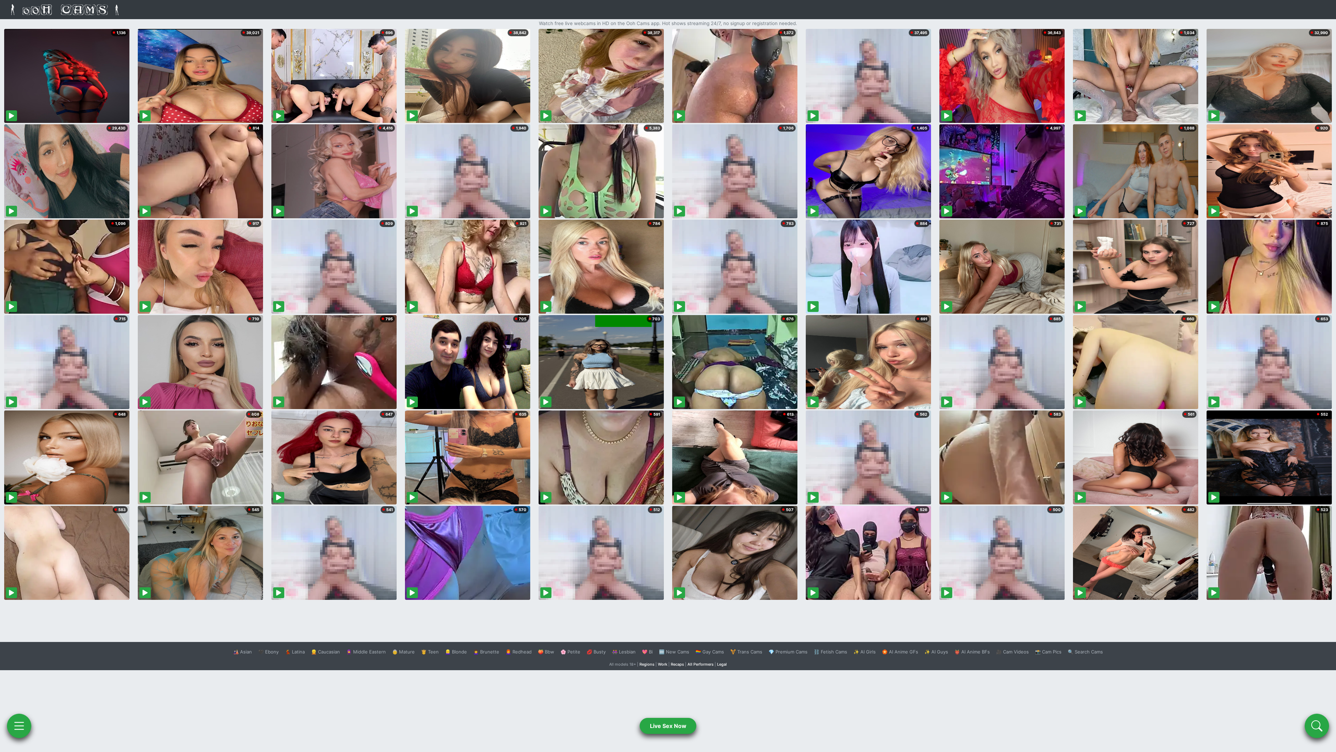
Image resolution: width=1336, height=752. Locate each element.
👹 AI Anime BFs (972, 652)
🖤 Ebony (268, 652)
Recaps (677, 664)
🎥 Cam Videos (1012, 652)
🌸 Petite (570, 652)
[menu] (19, 726)
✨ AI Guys (936, 652)
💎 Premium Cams (788, 652)
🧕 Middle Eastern (366, 652)
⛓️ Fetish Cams (830, 652)
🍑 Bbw (546, 652)
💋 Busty (596, 652)
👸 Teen (430, 652)
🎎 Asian (242, 652)
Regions (646, 664)
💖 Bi (647, 652)
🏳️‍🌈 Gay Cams (709, 652)
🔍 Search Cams (1085, 652)
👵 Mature (403, 652)
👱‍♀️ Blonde (456, 652)
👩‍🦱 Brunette (486, 652)
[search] (1317, 726)
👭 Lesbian (624, 652)
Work (662, 664)
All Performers (700, 664)
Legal (722, 664)
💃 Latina (295, 652)
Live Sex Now (668, 725)
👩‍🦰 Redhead (519, 652)
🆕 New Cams (674, 652)
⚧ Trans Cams (746, 652)
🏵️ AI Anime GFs (900, 652)
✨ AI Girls (864, 652)
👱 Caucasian (325, 652)
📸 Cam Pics (1048, 652)
